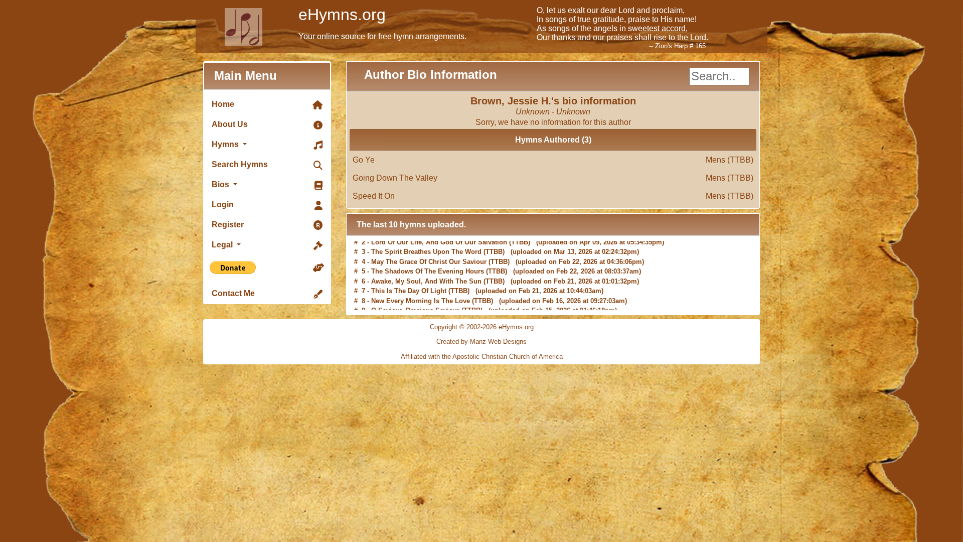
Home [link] (223, 104)
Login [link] (223, 204)
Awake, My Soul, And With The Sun (426, 275)
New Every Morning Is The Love (420, 295)
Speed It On (553, 196)
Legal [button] (223, 244)
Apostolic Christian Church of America (507, 356)
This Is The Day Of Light (408, 285)
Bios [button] (221, 184)
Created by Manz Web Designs (481, 341)
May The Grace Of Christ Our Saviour (429, 255)
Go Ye (553, 160)
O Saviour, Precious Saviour (415, 304)
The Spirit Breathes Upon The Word (426, 245)
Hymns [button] (226, 144)
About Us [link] (230, 124)
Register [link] (228, 224)
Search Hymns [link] (240, 164)
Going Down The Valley (553, 178)
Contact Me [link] (233, 293)
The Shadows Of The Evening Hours (427, 265)
